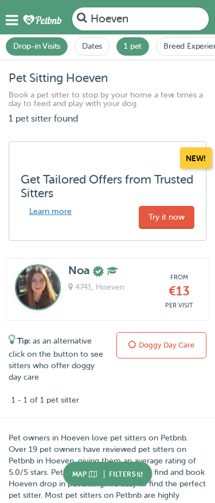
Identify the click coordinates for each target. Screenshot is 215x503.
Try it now (166, 217)
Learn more (50, 211)
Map (80, 474)
